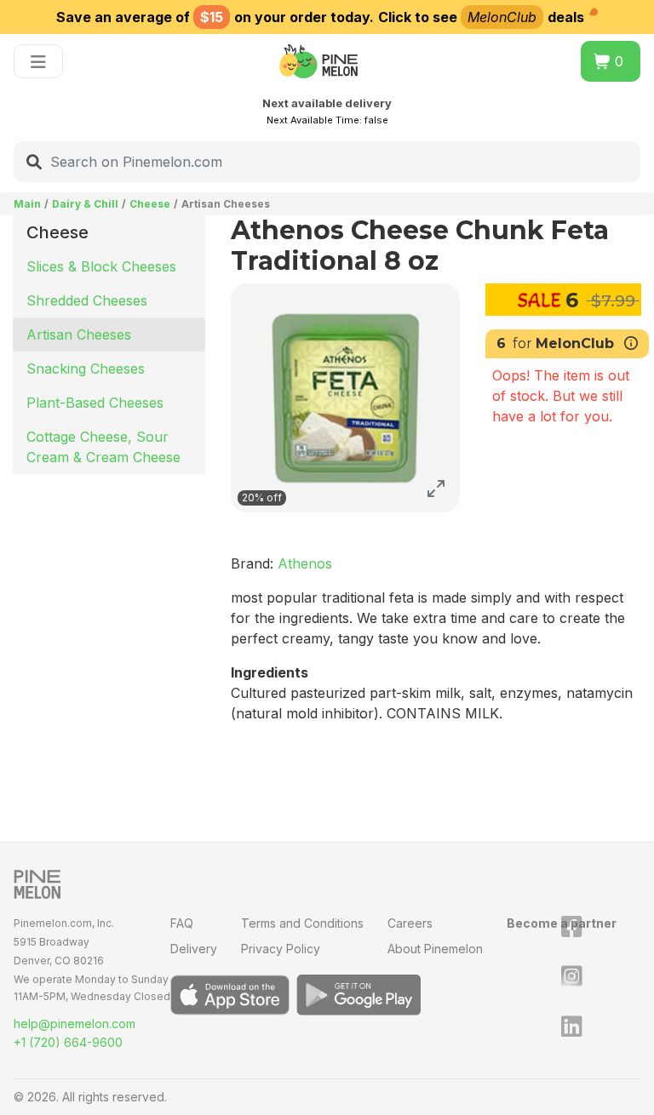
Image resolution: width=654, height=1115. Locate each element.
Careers (410, 923)
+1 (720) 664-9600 (68, 1042)
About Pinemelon (435, 948)
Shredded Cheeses (86, 300)
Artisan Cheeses (78, 334)
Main (27, 203)
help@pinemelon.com (74, 1023)
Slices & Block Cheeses (101, 266)
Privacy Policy (280, 948)
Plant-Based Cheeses (95, 402)
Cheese (149, 203)
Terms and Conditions (302, 923)
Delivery (193, 948)
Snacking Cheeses (85, 368)
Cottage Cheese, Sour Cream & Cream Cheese (103, 447)
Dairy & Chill (85, 203)
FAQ (181, 923)
